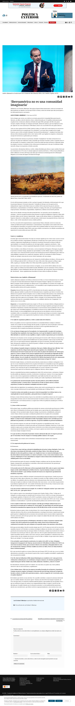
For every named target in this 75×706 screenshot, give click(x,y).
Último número (61, 14)
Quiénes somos (5, 1)
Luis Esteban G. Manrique (18, 115)
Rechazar (59, 700)
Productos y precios (24, 680)
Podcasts (41, 22)
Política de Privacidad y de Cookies (57, 693)
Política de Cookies (29, 703)
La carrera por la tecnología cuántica (22, 619)
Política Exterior (57, 678)
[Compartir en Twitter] (61, 97)
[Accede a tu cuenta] (69, 22)
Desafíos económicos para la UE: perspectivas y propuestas (51, 619)
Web (48, 653)
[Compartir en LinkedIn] (66, 97)
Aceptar (51, 700)
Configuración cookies (17, 701)
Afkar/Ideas (56, 680)
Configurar (67, 700)
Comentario (16, 635)
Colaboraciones (40, 678)
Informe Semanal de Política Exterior (62, 679)
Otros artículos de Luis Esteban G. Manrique (25, 605)
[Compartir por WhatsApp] (64, 97)
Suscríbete (52, 22)
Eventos (46, 22)
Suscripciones (23, 679)
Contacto (12, 1)
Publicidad (39, 679)
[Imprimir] (72, 97)
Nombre (15, 653)
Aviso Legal (45, 693)
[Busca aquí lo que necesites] (71, 22)
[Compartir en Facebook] (58, 97)
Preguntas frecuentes (25, 682)
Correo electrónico (35, 653)
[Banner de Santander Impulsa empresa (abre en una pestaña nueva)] (37, 5)
